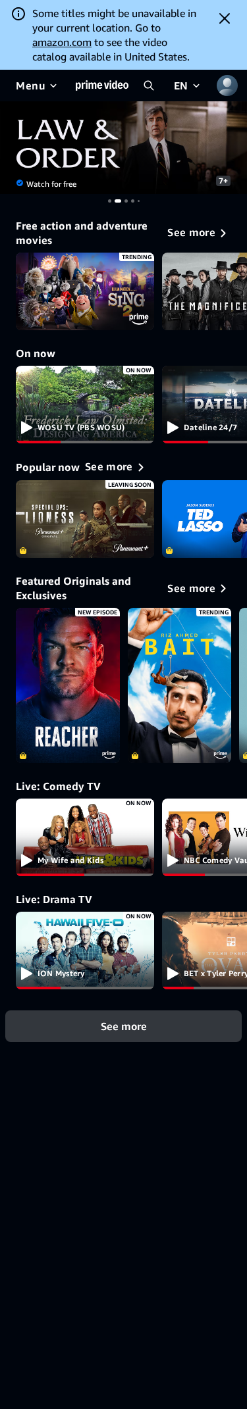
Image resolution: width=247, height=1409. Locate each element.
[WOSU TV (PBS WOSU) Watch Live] (85, 404)
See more (124, 1026)
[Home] (102, 85)
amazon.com (62, 42)
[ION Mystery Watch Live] (85, 950)
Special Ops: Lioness (85, 519)
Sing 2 (85, 291)
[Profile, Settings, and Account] (227, 85)
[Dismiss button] (224, 18)
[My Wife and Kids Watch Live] (85, 837)
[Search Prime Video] (148, 85)
